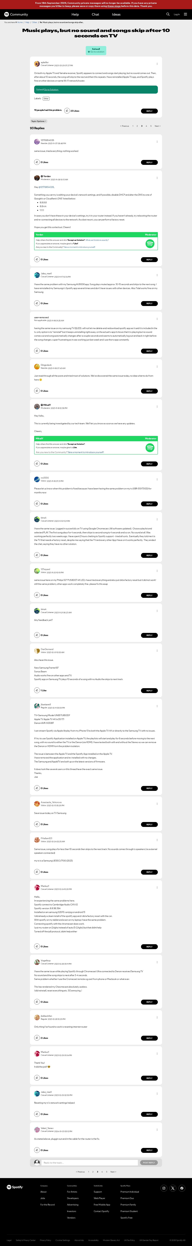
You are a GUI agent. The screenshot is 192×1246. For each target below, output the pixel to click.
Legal (9, 1240)
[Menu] (185, 14)
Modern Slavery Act (111, 1240)
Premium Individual (129, 1191)
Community (19, 14)
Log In (177, 14)
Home (20, 22)
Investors (71, 1211)
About (43, 1191)
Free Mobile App (102, 1204)
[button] (157, 64)
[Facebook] (182, 1188)
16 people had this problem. (48, 110)
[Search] (168, 14)
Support (98, 1191)
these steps (114, 6)
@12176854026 (46, 187)
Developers (73, 1198)
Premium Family (128, 1204)
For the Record (47, 1204)
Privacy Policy (45, 1240)
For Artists (72, 1191)
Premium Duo (127, 1198)
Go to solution (97, 51)
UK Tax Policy (129, 1240)
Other (34, 22)
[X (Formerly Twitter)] (173, 1188)
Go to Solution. (51, 89)
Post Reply (149, 1162)
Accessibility (93, 1240)
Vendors (71, 1217)
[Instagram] (164, 1188)
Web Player (99, 1198)
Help (75, 14)
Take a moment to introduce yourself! (79, 247)
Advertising (72, 1204)
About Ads (79, 1240)
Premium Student (129, 1211)
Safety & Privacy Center (26, 1240)
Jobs (42, 1198)
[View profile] (37, 63)
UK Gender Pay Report (148, 1240)
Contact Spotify (101, 1211)
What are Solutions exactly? (97, 240)
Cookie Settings (63, 1240)
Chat (95, 14)
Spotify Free (126, 1217)
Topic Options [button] (37, 121)
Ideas (116, 14)
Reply (149, 111)
